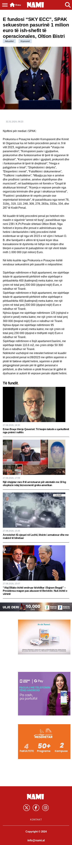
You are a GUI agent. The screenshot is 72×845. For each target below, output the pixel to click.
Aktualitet (9, 41)
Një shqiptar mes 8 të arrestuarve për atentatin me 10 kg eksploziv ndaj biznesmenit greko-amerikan (34, 483)
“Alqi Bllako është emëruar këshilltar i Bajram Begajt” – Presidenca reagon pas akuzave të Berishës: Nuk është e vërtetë (35, 590)
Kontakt (36, 819)
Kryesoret (25, 41)
